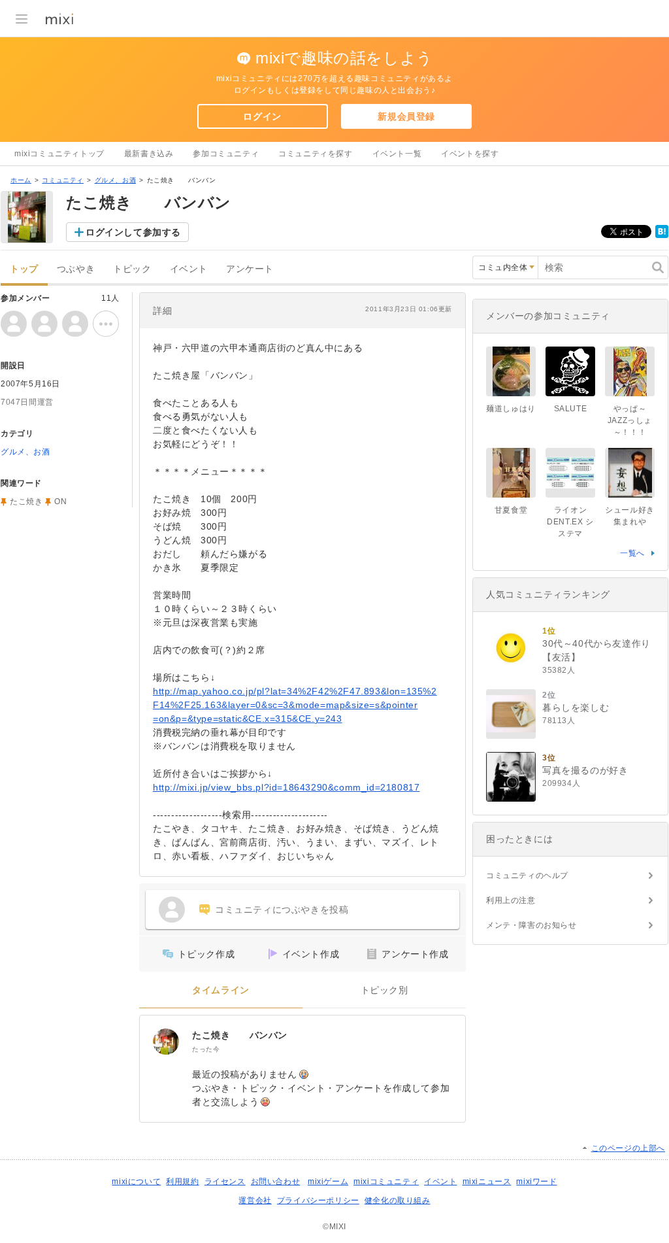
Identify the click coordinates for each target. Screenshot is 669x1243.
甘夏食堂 (511, 510)
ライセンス (225, 1181)
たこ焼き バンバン (239, 1035)
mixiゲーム (328, 1181)
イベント (189, 269)
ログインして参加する (133, 232)
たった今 (206, 1049)
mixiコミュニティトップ (59, 153)
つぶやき (76, 269)
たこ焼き (26, 501)
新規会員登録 (406, 116)
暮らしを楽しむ (575, 707)
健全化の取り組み (398, 1200)
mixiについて (136, 1181)
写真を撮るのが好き (585, 770)
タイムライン (221, 990)
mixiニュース (487, 1181)
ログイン (262, 116)
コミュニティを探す (315, 153)
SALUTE (570, 408)
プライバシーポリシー (318, 1200)
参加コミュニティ (226, 153)
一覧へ (632, 553)
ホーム (20, 180)
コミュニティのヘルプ (527, 875)
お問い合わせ (276, 1181)
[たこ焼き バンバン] (166, 1042)
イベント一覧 (397, 153)
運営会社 (254, 1200)
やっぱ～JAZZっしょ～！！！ (630, 420)
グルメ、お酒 (116, 180)
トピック (132, 269)
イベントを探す (469, 153)
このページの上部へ (628, 1148)
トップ (24, 269)
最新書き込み (149, 153)
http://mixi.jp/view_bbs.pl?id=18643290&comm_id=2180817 (286, 787)
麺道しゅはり (511, 408)
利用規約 (182, 1181)
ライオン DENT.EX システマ (570, 521)
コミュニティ (63, 180)
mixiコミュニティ (386, 1181)
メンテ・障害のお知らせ (531, 925)
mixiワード (536, 1181)
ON (60, 501)
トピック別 (384, 990)
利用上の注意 (511, 900)
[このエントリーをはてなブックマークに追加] (661, 235)
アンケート (250, 269)
